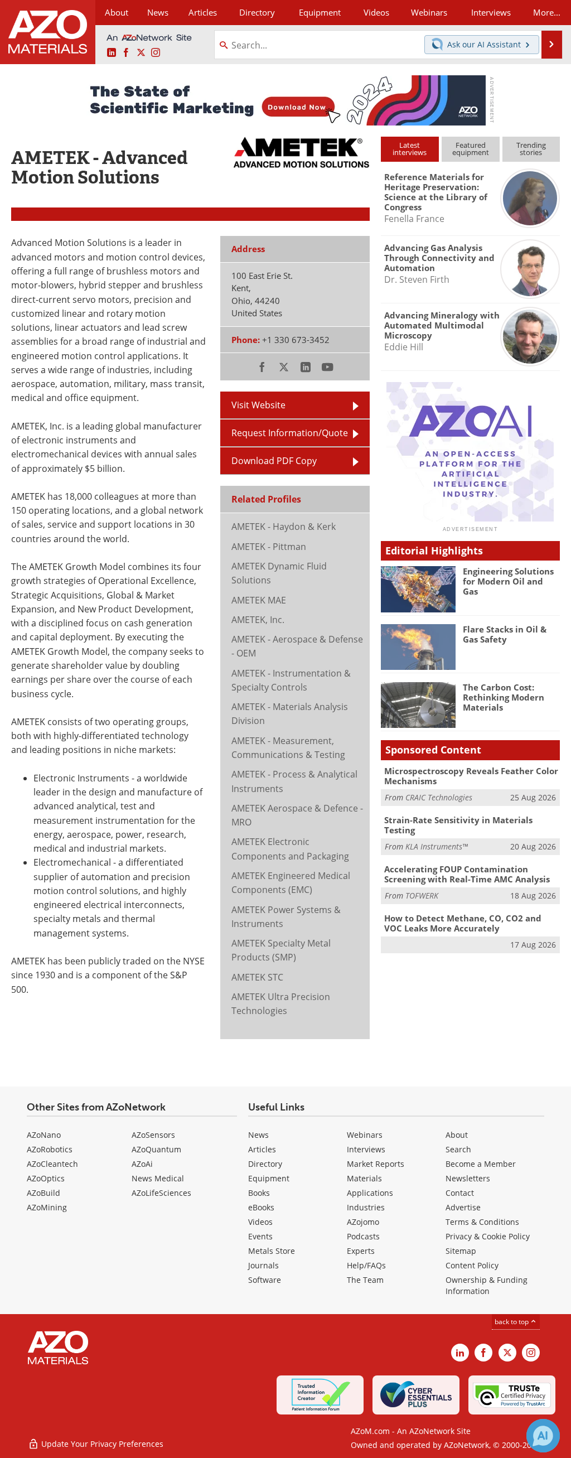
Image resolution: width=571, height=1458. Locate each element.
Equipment (268, 1178)
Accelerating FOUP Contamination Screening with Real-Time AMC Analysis (467, 874)
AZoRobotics (49, 1149)
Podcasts (363, 1236)
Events (260, 1236)
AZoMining (47, 1207)
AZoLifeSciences (161, 1192)
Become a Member (481, 1163)
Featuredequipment (470, 148)
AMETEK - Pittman (268, 546)
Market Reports (375, 1163)
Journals (263, 1265)
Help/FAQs (366, 1265)
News (258, 1134)
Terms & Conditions (482, 1221)
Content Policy (472, 1265)
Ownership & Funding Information (487, 1285)
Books (259, 1192)
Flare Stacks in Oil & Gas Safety (504, 634)
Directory (257, 12)
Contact (460, 1192)
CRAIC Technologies (438, 797)
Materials (364, 1178)
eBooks (261, 1207)
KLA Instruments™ (436, 846)
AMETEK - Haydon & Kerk (283, 526)
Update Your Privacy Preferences (101, 1443)
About (457, 1134)
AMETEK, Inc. (257, 620)
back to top (512, 1321)
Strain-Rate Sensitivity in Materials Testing (458, 825)
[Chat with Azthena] (543, 1435)
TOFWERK (421, 895)
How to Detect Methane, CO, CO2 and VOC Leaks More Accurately (462, 923)
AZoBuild (43, 1192)
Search (458, 1149)
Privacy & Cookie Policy (488, 1236)
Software (264, 1279)
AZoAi (142, 1163)
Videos (260, 1221)
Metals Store (271, 1250)
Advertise (463, 1207)
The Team (365, 1279)
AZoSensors (153, 1134)
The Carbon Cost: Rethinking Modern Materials (503, 697)
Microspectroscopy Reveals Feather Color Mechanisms (471, 775)
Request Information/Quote (289, 433)
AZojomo (363, 1221)
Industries (366, 1207)
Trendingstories (531, 148)
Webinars (365, 1134)
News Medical (158, 1178)
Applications (370, 1192)
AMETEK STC (257, 977)
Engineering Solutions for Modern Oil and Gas (508, 581)
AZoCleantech (52, 1163)
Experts (361, 1250)
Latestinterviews (410, 148)
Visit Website (258, 405)
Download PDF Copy (274, 461)
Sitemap (461, 1250)
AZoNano (44, 1134)
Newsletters (468, 1178)
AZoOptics (46, 1178)
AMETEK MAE (258, 600)
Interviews (366, 1149)
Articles (262, 1149)
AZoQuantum (156, 1149)
